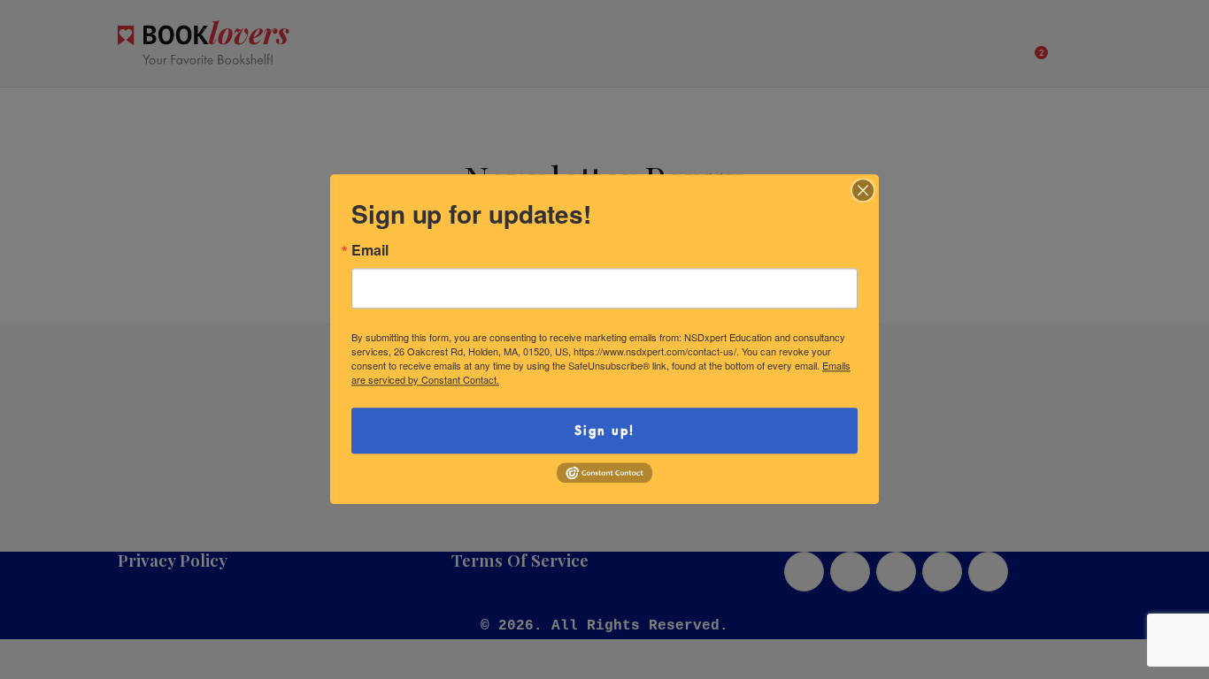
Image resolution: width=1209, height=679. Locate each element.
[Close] (863, 190)
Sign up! (604, 430)
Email (370, 250)
